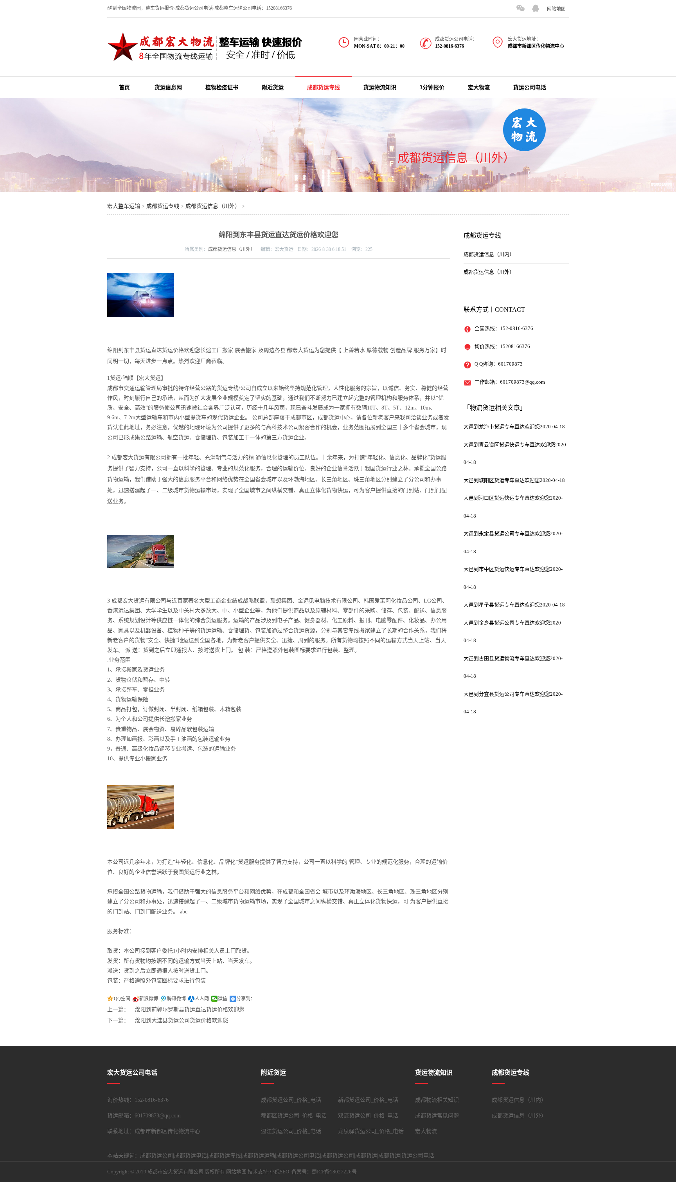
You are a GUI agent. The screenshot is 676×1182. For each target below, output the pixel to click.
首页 (124, 87)
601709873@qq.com (522, 382)
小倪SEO (279, 1172)
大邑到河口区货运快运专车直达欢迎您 (507, 498)
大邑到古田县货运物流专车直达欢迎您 (507, 658)
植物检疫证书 (221, 87)
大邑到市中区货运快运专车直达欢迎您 (507, 569)
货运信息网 (168, 87)
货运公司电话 (529, 87)
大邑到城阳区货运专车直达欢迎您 (502, 480)
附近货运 (273, 87)
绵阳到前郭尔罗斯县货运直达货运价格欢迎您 (190, 1009)
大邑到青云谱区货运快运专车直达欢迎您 (509, 445)
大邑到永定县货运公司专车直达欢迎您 (507, 533)
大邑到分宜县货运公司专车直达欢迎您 (507, 694)
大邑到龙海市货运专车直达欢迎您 (502, 426)
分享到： (245, 999)
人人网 (202, 999)
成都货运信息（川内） (489, 254)
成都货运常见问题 (437, 1116)
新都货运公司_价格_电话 (368, 1100)
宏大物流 (479, 87)
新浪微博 (148, 999)
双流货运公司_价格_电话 (368, 1116)
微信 (222, 999)
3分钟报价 (432, 87)
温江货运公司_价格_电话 (291, 1131)
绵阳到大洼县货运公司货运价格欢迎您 (181, 1020)
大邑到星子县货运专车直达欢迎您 (502, 605)
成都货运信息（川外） (456, 157)
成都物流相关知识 (437, 1100)
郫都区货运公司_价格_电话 (294, 1116)
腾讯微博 (176, 999)
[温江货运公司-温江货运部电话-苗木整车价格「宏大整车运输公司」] (205, 57)
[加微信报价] (520, 8)
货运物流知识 (379, 87)
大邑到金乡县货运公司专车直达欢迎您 (507, 623)
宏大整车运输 (123, 206)
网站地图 (556, 9)
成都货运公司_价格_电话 (291, 1100)
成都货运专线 (323, 87)
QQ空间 (122, 999)
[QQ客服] (535, 8)
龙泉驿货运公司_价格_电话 (371, 1131)
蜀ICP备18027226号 (334, 1172)
